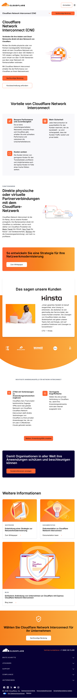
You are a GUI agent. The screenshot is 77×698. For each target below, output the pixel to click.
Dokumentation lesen (50, 535)
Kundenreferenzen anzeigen (20, 471)
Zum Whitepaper (16, 265)
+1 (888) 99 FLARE (67, 650)
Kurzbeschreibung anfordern (17, 86)
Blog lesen (9, 602)
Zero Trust (26, 229)
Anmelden (66, 5)
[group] (38, 307)
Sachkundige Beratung (63, 13)
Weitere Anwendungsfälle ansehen (38, 438)
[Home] (14, 5)
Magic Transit (7, 229)
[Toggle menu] (74, 5)
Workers (29, 232)
